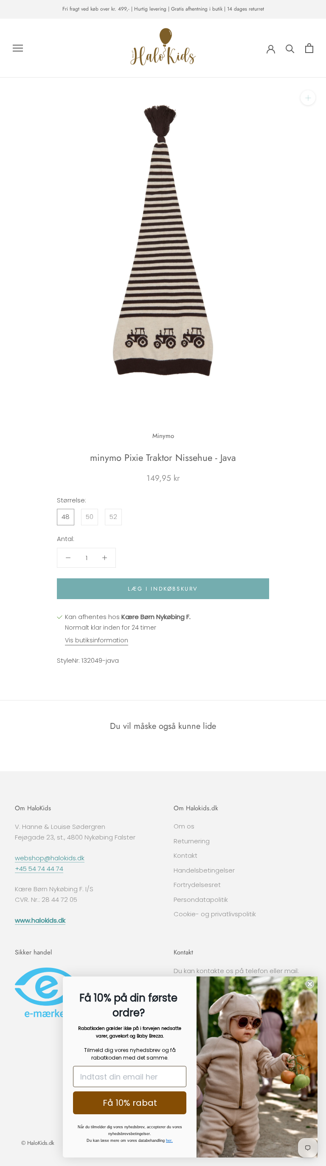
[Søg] (290, 48)
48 (66, 516)
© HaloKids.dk (37, 1143)
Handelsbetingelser (204, 870)
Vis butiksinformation (96, 640)
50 (89, 516)
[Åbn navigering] (18, 48)
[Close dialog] (310, 984)
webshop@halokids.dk (49, 858)
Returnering (192, 841)
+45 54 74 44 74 (39, 868)
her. (169, 1140)
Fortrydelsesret (197, 884)
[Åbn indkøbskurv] (309, 48)
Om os (184, 826)
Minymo (163, 436)
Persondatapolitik (201, 899)
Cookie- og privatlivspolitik (215, 913)
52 (113, 516)
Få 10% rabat (130, 1103)
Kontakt (185, 855)
